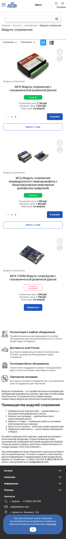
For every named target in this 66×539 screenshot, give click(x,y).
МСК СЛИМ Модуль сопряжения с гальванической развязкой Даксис (33, 277)
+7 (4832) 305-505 (31, 501)
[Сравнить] (60, 58)
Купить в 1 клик (33, 127)
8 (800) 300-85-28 (54, 459)
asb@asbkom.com (39, 462)
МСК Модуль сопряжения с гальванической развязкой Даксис (33, 88)
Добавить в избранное (60, 52)
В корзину (54, 117)
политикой (51, 524)
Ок (33, 529)
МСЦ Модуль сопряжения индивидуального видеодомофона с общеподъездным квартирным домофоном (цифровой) (33, 183)
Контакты (9, 496)
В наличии (33, 97)
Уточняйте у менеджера (33, 287)
